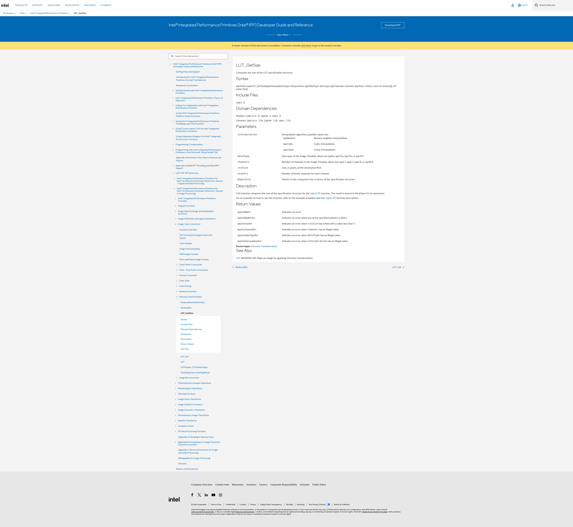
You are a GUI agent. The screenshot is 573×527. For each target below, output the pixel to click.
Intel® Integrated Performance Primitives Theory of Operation (199, 99)
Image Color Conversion (189, 224)
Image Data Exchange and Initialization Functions (196, 212)
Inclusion (304, 484)
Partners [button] (90, 5)
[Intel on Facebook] (192, 495)
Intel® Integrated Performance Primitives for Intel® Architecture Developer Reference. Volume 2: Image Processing (200, 191)
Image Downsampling (190, 248)
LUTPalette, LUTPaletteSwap (194, 367)
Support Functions (186, 206)
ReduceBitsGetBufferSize (193, 302)
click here (306, 45)
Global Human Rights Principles (374, 512)
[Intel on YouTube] (213, 495)
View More (282, 34)
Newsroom (238, 484)
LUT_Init (184, 356)
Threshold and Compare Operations (194, 383)
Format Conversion (188, 275)
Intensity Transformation (190, 297)
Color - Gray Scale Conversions (193, 270)
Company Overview (201, 484)
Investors (251, 484)
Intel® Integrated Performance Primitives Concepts (197, 199)
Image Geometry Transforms (191, 410)
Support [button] (37, 5)
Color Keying (185, 286)
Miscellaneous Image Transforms (193, 415)
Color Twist (184, 280)
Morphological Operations (190, 388)
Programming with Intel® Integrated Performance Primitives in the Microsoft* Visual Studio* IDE (198, 151)
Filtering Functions (186, 394)
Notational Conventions (187, 85)
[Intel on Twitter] (199, 495)
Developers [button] (72, 5)
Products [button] (21, 5)
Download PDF (393, 25)
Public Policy (319, 484)
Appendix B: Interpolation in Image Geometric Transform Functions (199, 443)
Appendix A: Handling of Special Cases (196, 437)
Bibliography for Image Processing (194, 458)
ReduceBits (186, 307)
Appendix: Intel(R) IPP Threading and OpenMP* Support (197, 166)
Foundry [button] (106, 5)
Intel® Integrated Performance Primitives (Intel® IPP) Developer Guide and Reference (197, 65)
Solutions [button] (54, 5)
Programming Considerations (189, 144)
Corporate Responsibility (283, 484)
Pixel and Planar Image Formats (194, 259)
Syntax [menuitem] (184, 319)
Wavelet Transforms (187, 420)
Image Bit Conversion (189, 377)
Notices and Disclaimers (187, 469)
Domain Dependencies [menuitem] (191, 329)
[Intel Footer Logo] (175, 499)
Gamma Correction (188, 229)
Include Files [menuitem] (187, 324)
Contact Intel (222, 484)
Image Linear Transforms (189, 399)
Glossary (182, 463)
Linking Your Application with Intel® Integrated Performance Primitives (197, 106)
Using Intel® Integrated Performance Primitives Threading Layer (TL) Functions (197, 122)
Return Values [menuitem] (187, 344)
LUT (182, 362)
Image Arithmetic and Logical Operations (197, 218)
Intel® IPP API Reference (187, 173)
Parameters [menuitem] (186, 334)
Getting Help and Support (188, 71)
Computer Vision (186, 426)
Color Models (186, 243)
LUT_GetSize (187, 313)
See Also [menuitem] (185, 349)
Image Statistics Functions (190, 404)
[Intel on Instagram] (220, 495)
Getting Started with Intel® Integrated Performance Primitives (199, 91)
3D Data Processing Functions (192, 431)
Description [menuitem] (186, 339)
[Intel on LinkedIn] (206, 495)
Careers (263, 484)
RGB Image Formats (189, 254)
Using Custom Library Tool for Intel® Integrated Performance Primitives (197, 129)
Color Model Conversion (190, 264)
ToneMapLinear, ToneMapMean (195, 372)
